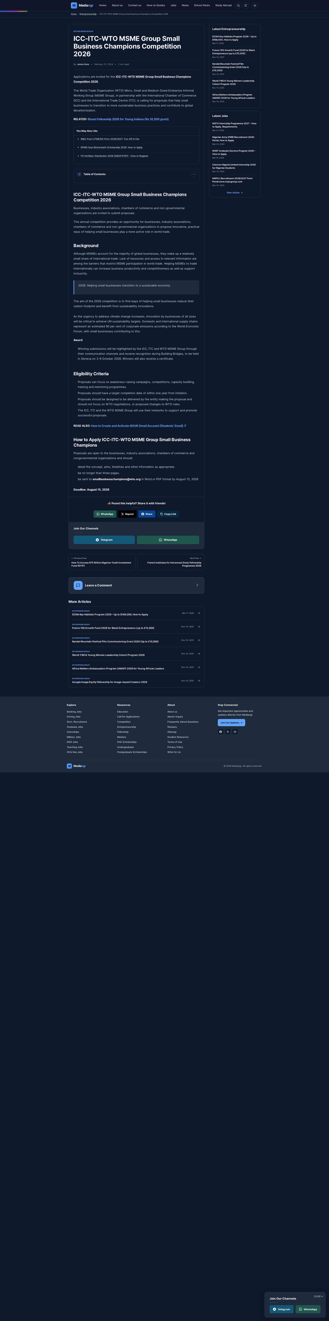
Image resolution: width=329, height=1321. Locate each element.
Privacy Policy (175, 747)
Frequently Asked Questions (182, 721)
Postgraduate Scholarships (132, 752)
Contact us (134, 5)
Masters (121, 737)
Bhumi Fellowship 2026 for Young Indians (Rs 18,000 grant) (128, 119)
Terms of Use (174, 742)
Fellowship (123, 731)
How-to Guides (156, 5)
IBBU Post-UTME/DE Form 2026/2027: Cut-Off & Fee (110, 139)
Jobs (173, 5)
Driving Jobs (73, 716)
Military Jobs (74, 737)
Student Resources (177, 737)
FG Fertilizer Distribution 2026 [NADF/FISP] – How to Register (114, 156)
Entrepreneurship (88, 14)
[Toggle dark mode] (255, 5)
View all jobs (235, 192)
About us (117, 5)
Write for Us (174, 752)
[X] (228, 732)
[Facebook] (221, 732)
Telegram (107, 539)
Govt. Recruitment (77, 721)
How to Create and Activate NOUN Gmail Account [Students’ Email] (138, 425)
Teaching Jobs (75, 747)
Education (122, 711)
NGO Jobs (72, 742)
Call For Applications (128, 716)
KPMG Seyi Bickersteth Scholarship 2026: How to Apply (112, 147)
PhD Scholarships (127, 742)
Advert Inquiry (175, 716)
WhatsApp (170, 539)
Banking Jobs (74, 711)
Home (102, 5)
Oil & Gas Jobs (75, 752)
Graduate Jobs (75, 727)
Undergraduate (125, 747)
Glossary (172, 727)
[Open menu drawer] (246, 5)
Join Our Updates (231, 722)
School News (202, 5)
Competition (124, 721)
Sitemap (171, 731)
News (185, 5)
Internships (73, 731)
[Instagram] (235, 732)
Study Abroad (223, 5)
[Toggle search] (238, 5)
